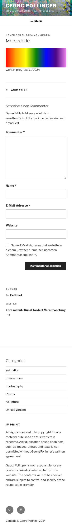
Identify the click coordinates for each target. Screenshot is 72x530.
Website (11, 225)
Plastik (10, 394)
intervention (14, 378)
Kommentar (15, 132)
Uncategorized (16, 410)
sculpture (12, 402)
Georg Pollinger (31, 6)
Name (11, 185)
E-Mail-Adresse (18, 205)
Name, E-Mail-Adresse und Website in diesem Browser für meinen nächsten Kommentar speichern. (34, 250)
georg (45, 35)
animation (19, 90)
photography (14, 386)
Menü (38, 21)
